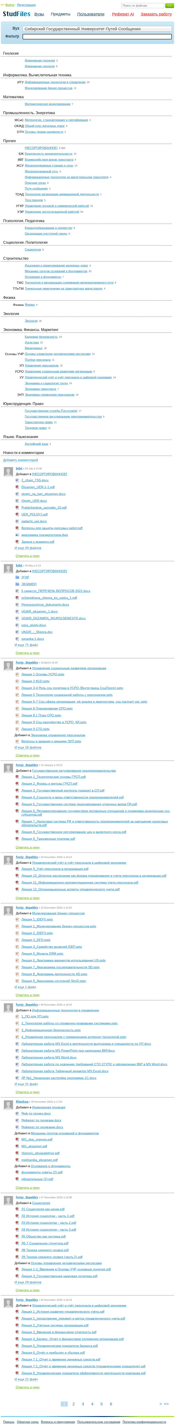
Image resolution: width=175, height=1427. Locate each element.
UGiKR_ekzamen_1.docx (39, 611)
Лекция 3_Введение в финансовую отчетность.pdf (58, 1332)
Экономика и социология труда (46, 383)
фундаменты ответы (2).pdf (41, 1172)
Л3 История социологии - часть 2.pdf (48, 1223)
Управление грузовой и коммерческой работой (57, 206)
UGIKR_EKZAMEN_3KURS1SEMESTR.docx (53, 618)
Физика (30, 304)
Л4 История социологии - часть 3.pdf (48, 1229)
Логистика (32, 342)
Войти (9, 5)
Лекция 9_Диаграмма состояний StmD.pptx (53, 981)
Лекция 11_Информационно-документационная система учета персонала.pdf (79, 882)
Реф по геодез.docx (36, 1113)
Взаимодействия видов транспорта (49, 159)
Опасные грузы (35, 182)
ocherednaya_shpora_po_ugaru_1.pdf (49, 597)
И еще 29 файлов (28, 1282)
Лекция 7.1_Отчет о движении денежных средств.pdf (60, 1359)
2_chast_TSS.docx (35, 480)
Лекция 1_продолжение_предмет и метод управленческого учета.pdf (73, 1318)
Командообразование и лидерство (48, 228)
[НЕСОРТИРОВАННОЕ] (41, 148)
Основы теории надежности (44, 131)
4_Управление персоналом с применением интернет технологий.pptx (73, 1037)
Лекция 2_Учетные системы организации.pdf (54, 1325)
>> (166, 1404)
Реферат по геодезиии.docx (42, 1127)
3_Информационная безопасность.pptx (51, 1030)
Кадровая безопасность (41, 336)
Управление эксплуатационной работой (52, 211)
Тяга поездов (34, 200)
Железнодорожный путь (41, 171)
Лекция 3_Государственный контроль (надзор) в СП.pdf (62, 790)
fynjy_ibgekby (27, 662)
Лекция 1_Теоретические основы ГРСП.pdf (53, 777)
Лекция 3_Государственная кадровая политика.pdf (59, 1276)
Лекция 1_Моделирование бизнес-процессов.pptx (58, 926)
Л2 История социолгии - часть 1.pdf (47, 1216)
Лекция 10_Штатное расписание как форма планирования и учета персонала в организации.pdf (93, 875)
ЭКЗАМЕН (28, 584)
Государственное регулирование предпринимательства (63, 416)
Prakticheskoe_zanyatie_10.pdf (44, 507)
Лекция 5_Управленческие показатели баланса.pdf (59, 1346)
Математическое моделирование (47, 104)
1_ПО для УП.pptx (35, 1016)
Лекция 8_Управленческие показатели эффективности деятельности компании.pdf (83, 1373)
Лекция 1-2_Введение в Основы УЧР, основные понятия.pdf (66, 1269)
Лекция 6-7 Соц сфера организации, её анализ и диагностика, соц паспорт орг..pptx (84, 701)
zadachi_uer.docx (34, 521)
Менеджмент (34, 348)
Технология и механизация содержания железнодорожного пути (69, 282)
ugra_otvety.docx (33, 625)
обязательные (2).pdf (37, 1179)
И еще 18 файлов (28, 747)
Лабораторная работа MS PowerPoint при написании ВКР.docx (68, 1050)
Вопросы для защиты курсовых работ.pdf (51, 528)
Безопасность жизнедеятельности (48, 153)
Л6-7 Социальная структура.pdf (44, 1243)
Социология (33, 249)
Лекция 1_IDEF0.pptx (37, 919)
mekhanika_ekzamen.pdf (39, 1160)
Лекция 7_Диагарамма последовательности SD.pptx (60, 967)
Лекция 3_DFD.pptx (35, 940)
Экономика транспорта (40, 389)
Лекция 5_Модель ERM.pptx (42, 953)
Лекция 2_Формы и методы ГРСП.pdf (49, 783)
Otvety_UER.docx (34, 500)
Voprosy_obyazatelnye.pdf (40, 1153)
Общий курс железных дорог (45, 126)
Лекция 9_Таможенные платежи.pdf (48, 838)
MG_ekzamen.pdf (34, 1146)
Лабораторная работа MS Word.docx (49, 1057)
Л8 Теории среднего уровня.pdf (45, 1250)
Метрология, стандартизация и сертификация (56, 120)
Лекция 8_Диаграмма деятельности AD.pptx (54, 974)
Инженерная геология (40, 66)
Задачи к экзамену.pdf (37, 541)
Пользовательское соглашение (98, 1422)
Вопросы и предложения (58, 1422)
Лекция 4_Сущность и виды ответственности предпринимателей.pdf (72, 797)
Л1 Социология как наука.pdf (42, 1209)
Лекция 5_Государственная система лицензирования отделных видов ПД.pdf (79, 804)
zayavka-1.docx (32, 638)
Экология (31, 321)
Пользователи (90, 14)
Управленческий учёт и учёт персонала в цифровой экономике (68, 377)
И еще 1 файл (25, 987)
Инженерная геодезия (40, 60)
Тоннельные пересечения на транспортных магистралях (64, 288)
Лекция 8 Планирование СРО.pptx (47, 708)
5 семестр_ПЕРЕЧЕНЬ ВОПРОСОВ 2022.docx (55, 591)
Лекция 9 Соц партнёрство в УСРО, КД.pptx (53, 722)
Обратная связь (28, 1422)
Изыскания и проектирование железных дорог (56, 265)
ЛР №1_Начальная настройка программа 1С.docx (58, 1078)
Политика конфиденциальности (144, 1422)
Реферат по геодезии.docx (41, 1120)
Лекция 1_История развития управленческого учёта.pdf (62, 1311)
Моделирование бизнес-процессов (48, 88)
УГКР (25, 577)
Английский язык (36, 444)
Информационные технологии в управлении (55, 82)
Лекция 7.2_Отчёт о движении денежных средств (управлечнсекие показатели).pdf (83, 1366)
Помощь (9, 1422)
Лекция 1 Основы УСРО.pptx (42, 674)
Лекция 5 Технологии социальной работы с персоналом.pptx (67, 695)
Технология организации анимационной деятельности (62, 194)
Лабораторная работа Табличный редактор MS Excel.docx (64, 1071)
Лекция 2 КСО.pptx (35, 681)
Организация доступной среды (46, 233)
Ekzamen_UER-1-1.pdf (38, 487)
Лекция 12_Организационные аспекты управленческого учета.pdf (70, 889)
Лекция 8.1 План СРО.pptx (41, 715)
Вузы (39, 14)
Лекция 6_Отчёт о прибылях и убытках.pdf (53, 1352)
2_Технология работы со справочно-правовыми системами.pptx (69, 1023)
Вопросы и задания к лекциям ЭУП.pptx (51, 741)
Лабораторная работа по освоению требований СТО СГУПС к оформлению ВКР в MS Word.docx (94, 1064)
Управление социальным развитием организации (58, 371)
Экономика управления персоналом (49, 394)
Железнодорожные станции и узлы (49, 165)
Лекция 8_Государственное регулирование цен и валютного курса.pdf (73, 832)
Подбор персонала (38, 359)
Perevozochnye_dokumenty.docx (45, 604)
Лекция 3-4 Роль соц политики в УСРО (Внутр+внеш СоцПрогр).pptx (72, 688)
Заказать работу (156, 14)
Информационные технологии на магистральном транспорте (66, 177)
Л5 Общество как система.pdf (43, 1236)
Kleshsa (22, 1101)
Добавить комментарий (20, 460)
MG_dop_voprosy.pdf (36, 1139)
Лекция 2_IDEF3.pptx (37, 933)
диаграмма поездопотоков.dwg (44, 535)
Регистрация (26, 5)
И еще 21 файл (26, 1084)
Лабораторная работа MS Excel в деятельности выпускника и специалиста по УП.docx (86, 1043)
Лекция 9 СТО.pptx (35, 729)
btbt (19, 468)
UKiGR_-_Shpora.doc (37, 632)
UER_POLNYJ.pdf (34, 514)
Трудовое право (36, 428)
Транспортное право (39, 422)
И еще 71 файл (26, 645)
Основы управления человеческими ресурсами (57, 354)
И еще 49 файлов (28, 548)
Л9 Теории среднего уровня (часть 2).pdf (51, 1257)
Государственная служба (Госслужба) (51, 410)
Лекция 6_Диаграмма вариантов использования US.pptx (63, 960)
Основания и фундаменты (43, 277)
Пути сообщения (36, 188)
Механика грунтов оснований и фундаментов (56, 271)
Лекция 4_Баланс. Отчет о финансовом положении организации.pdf (72, 1339)
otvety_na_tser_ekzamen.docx (43, 494)
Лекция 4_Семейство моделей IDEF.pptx (51, 946)
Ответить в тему (28, 556)
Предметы (60, 14)
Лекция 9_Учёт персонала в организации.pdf (54, 869)
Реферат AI (123, 14)
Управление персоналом (42, 365)
